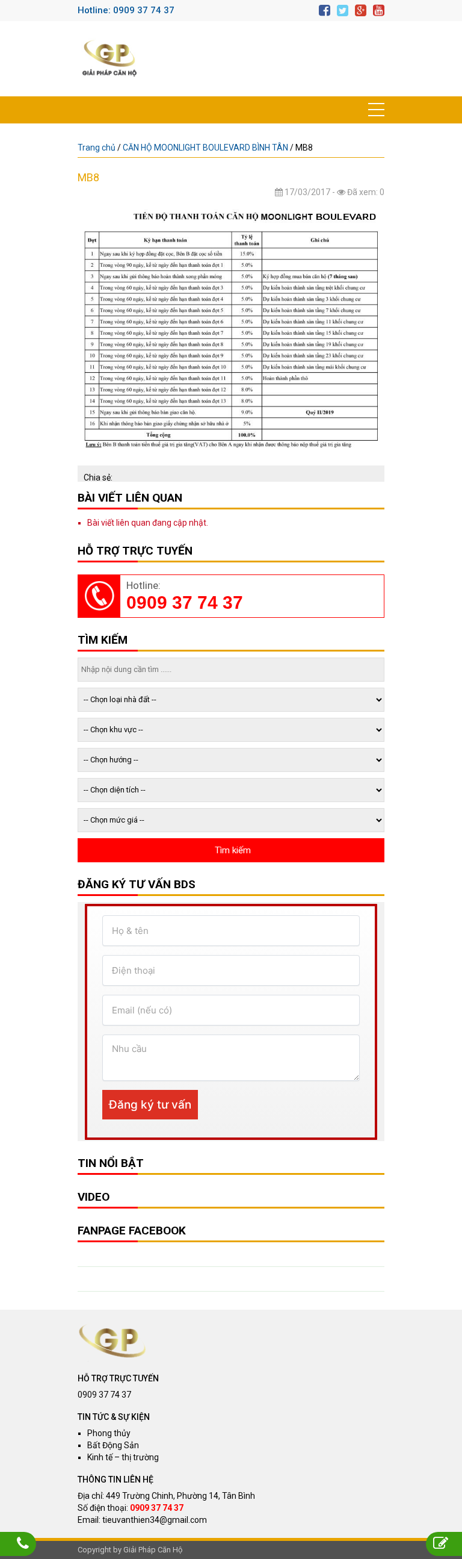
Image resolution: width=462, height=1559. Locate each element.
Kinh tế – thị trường (123, 1457)
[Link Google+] (360, 10)
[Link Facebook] (324, 10)
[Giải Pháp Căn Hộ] (109, 58)
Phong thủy (109, 1433)
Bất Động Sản (113, 1445)
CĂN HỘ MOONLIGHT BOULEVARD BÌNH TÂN (205, 147)
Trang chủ (97, 147)
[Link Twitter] (342, 10)
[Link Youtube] (378, 10)
